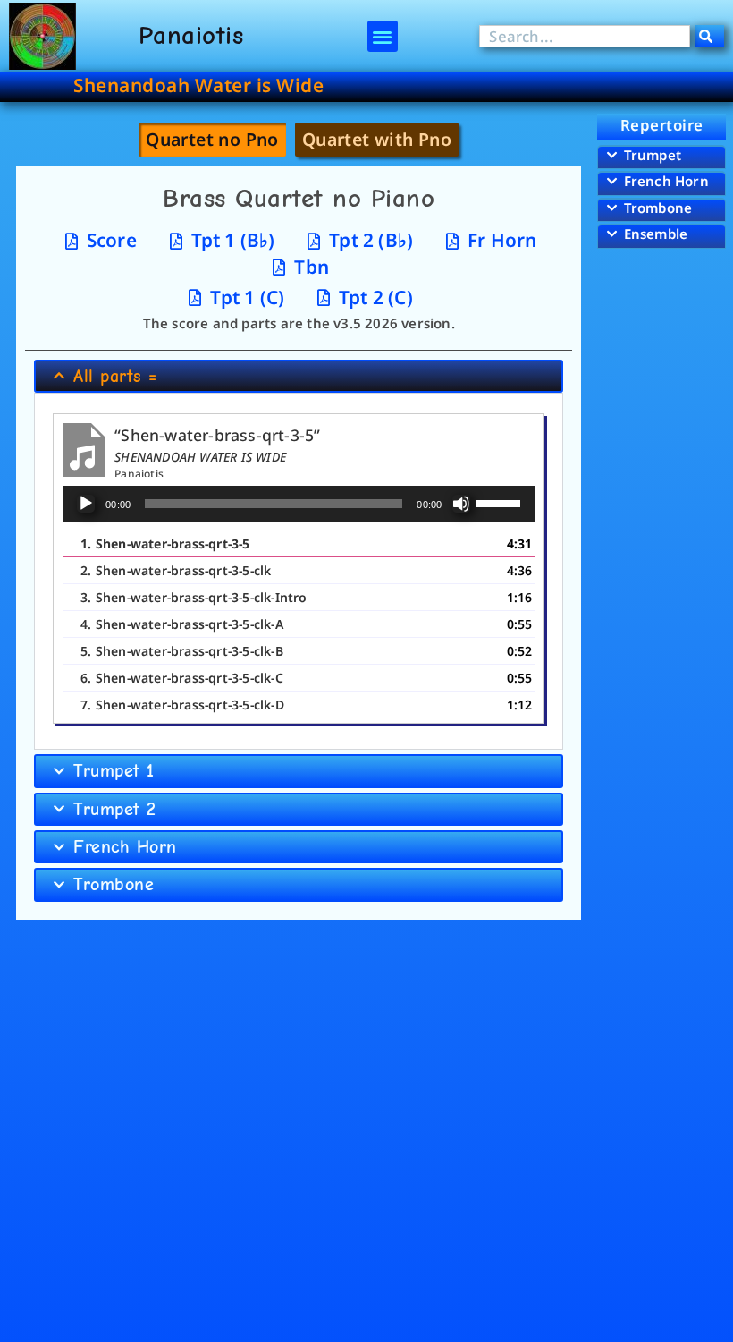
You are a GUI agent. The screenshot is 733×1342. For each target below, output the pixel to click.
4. (181, 624)
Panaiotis (191, 35)
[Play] (86, 504)
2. (175, 570)
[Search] (709, 36)
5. (181, 650)
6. (181, 677)
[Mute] (461, 504)
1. (164, 543)
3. (193, 597)
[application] (299, 504)
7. (182, 704)
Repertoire (662, 125)
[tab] (212, 139)
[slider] (501, 502)
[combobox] (584, 36)
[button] (383, 36)
